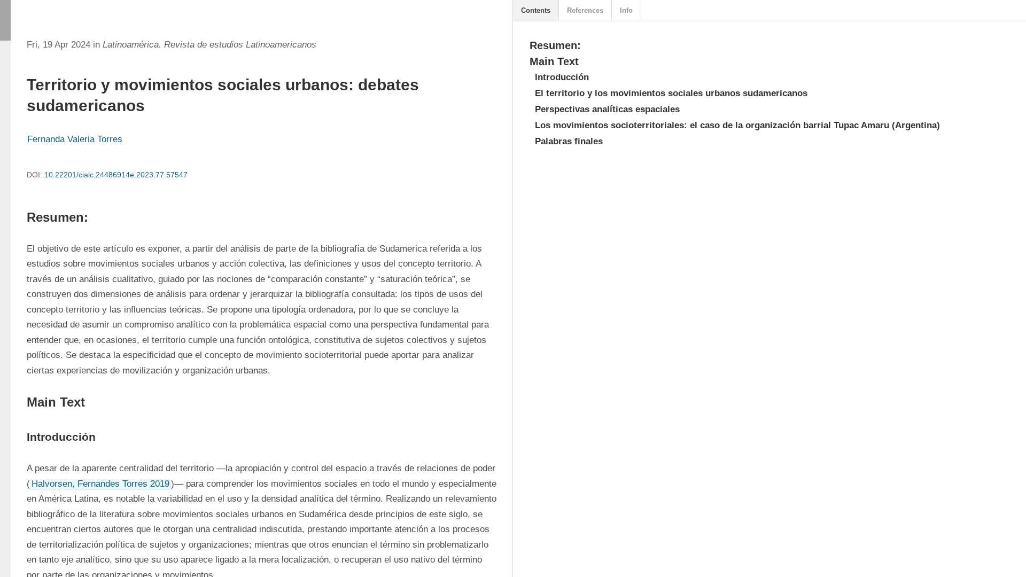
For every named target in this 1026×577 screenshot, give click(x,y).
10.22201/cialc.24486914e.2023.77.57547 (116, 174)
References (585, 10)
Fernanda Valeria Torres (74, 139)
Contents (535, 10)
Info (626, 10)
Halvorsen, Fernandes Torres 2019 (100, 484)
